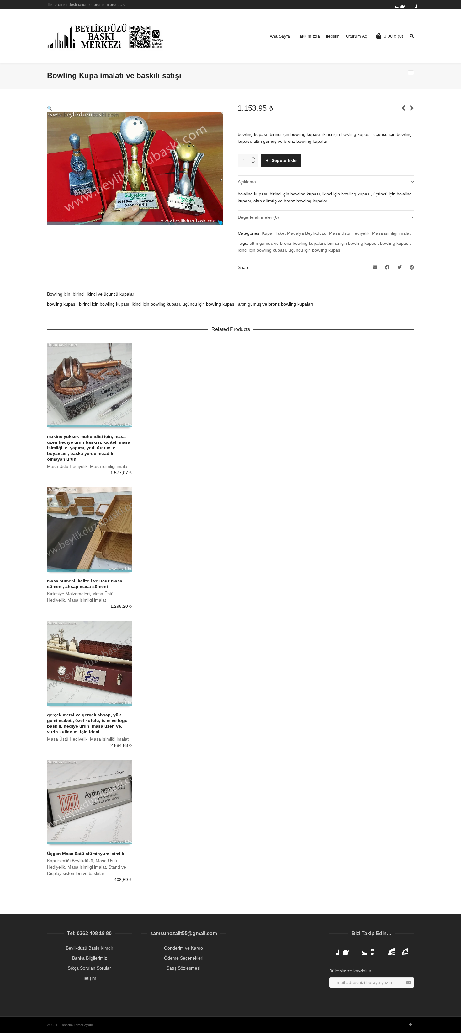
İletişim (89, 978)
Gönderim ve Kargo (183, 947)
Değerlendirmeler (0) (258, 217)
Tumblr (403, 950)
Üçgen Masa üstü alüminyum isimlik (85, 853)
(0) (393, 36)
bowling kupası (395, 243)
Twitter (395, 4)
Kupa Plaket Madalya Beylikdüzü (294, 233)
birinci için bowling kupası (352, 243)
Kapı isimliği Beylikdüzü (70, 860)
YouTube (389, 950)
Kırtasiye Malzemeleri (68, 593)
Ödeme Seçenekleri (183, 958)
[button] (49, 108)
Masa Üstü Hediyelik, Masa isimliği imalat (370, 233)
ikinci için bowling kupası (262, 250)
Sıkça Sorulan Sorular (89, 968)
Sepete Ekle (284, 160)
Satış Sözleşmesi (183, 968)
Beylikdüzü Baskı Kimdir (89, 947)
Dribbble (413, 4)
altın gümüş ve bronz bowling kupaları (287, 243)
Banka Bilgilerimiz (89, 958)
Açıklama (247, 181)
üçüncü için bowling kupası (315, 250)
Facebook (404, 4)
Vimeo (376, 950)
